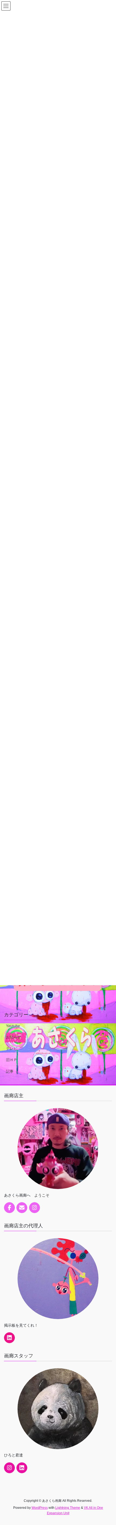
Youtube (13, 1026)
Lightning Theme (67, 1508)
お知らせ (13, 1037)
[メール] (21, 1207)
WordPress (40, 1508)
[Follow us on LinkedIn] (9, 1337)
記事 (9, 1071)
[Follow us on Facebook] (9, 1207)
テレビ (11, 1048)
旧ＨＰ (11, 1060)
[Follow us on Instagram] (34, 1207)
